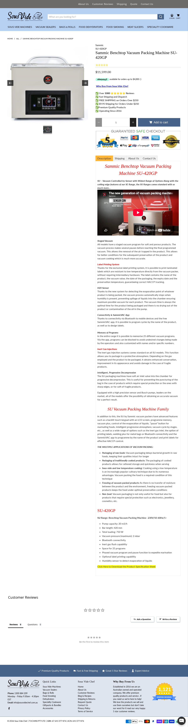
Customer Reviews (102, 3)
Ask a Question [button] (144, 619)
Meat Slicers (135, 27)
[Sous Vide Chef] (25, 17)
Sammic (99, 45)
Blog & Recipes (84, 696)
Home (10, 39)
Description (104, 158)
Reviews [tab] (14, 624)
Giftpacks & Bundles (52, 705)
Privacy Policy (84, 708)
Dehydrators (48, 699)
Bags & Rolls (67, 27)
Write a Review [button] (169, 619)
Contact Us (147, 3)
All (17, 39)
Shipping (122, 3)
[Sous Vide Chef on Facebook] (9, 709)
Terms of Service (85, 711)
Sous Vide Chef (21, 721)
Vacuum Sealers (46, 27)
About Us (83, 3)
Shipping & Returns (86, 699)
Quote (133, 3)
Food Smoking (115, 27)
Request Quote (85, 702)
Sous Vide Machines (20, 27)
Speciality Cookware (160, 27)
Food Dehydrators (91, 27)
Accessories (48, 708)
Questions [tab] (33, 624)
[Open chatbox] (181, 721)
